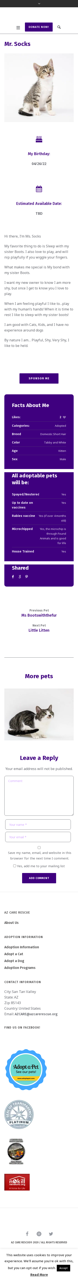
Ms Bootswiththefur (39, 630)
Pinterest (27, 591)
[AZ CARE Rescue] (39, 23)
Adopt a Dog (14, 976)
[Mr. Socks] (39, 102)
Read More (39, 1275)
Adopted (60, 441)
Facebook (13, 591)
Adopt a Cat (13, 969)
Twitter (20, 591)
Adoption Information (21, 962)
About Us (11, 938)
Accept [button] (63, 1268)
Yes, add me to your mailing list (40, 881)
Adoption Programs (20, 983)
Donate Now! (39, 42)
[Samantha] (39, 730)
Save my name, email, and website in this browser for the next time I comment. (39, 871)
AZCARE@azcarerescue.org (36, 1029)
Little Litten (39, 645)
